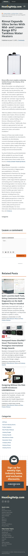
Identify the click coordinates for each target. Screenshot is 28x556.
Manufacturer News (12, 318)
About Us (4, 519)
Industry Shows (6, 445)
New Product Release (8, 429)
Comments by (20, 263)
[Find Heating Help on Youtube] (5, 501)
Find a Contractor (6, 514)
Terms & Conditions (7, 524)
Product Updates (6, 427)
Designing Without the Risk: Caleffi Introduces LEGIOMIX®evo (13, 387)
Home (3, 509)
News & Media (7, 13)
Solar (3, 540)
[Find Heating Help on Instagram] (8, 501)
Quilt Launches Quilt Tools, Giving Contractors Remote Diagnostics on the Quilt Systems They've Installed (13, 300)
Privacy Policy (5, 525)
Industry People (6, 432)
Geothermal (5, 532)
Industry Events (6, 447)
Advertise (4, 520)
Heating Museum (6, 534)
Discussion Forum (6, 510)
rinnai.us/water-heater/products (16, 161)
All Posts (4, 422)
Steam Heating (5, 542)
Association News (7, 440)
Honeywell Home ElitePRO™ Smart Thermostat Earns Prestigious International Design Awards (14, 344)
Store (3, 517)
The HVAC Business (7, 544)
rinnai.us (9, 211)
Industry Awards (6, 435)
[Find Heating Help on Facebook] (3, 501)
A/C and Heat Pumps (7, 530)
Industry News (15, 13)
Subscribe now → (14, 485)
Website (6, 1)
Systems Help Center (7, 512)
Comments (21, 40)
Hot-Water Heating (6, 535)
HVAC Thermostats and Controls (8, 538)
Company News (6, 442)
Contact (4, 522)
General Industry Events (8, 424)
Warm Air (4, 545)
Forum (13, 1)
